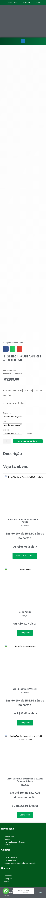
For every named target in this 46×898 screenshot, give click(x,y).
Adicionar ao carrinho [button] (24, 556)
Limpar (30, 433)
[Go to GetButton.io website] (6, 895)
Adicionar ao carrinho (27, 441)
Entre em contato (35, 892)
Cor (4, 421)
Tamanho (7, 413)
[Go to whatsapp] (6, 891)
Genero (6, 430)
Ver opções (25, 633)
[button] (23, 41)
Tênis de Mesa (17, 373)
